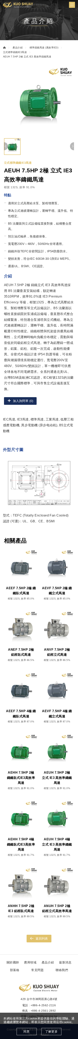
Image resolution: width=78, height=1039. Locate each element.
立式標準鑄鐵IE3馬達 (15, 52)
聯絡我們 (62, 970)
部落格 (14, 970)
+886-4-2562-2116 (43, 1005)
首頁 (4, 47)
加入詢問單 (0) (23, 401)
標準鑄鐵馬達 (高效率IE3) (44, 47)
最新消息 (65, 962)
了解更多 (51, 1031)
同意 (26, 1031)
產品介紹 (18, 47)
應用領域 (30, 962)
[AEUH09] (39, 101)
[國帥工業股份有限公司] (18, 5)
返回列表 (42, 938)
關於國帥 (13, 962)
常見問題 (37, 970)
